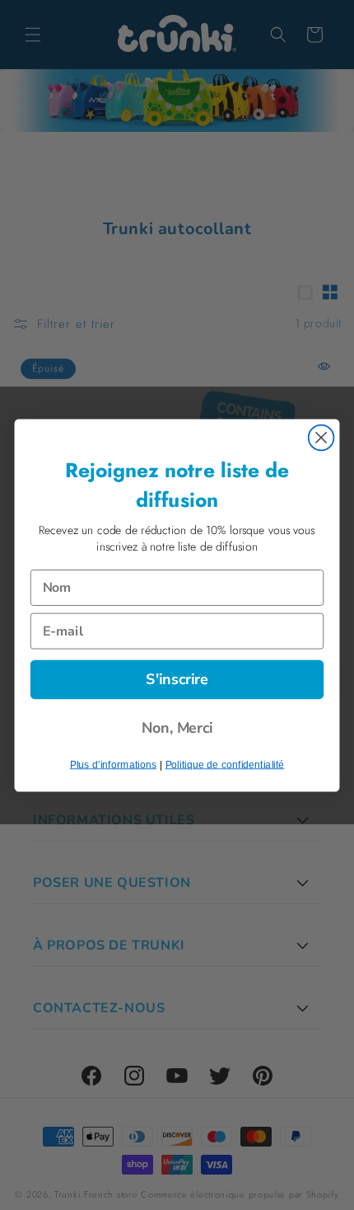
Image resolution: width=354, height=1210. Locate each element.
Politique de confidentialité (225, 764)
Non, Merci (177, 728)
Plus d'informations (113, 764)
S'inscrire (176, 679)
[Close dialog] (321, 437)
